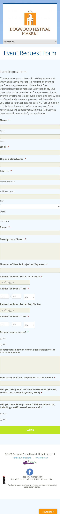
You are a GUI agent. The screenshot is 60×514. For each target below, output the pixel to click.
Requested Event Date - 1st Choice (21, 276)
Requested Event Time (14, 288)
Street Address (7, 181)
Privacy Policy (41, 457)
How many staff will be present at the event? (27, 377)
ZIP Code (4, 221)
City (2, 201)
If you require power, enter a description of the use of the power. (27, 351)
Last (2, 141)
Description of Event (13, 239)
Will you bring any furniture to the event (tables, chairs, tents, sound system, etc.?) (28, 391)
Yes (5, 338)
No (4, 344)
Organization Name (13, 159)
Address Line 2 (7, 191)
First (2, 131)
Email (4, 146)
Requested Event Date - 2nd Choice (20, 304)
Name (5, 120)
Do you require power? (14, 332)
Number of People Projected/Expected (24, 264)
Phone (5, 227)
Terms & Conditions (21, 457)
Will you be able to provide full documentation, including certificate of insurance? (27, 406)
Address (6, 171)
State (2, 211)
